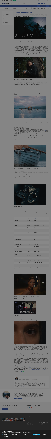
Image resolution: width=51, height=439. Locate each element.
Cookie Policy (7, 433)
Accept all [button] (36, 434)
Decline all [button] (44, 434)
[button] (17, 437)
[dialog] (25, 434)
